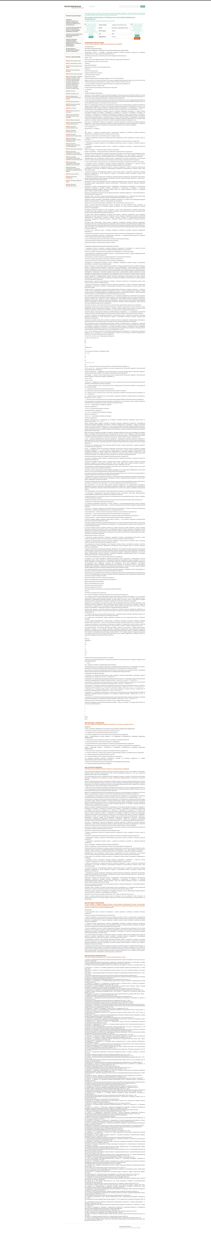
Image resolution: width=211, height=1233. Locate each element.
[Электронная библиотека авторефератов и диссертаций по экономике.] (74, 7)
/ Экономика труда (72, 93)
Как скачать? (92, 6)
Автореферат (91, 34)
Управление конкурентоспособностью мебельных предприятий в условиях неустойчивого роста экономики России (73, 22)
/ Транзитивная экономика (74, 149)
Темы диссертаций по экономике (93, 13)
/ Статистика (71, 108)
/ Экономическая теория (73, 63)
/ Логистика (70, 91)
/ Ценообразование (72, 101)
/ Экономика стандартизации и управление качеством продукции (73, 145)
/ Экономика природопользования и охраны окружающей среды (73, 140)
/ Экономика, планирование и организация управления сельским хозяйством (74, 153)
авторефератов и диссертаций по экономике (129, 1227)
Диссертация (137, 33)
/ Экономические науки (73, 60)
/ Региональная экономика (74, 74)
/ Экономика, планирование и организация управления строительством (73, 163)
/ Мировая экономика (73, 120)
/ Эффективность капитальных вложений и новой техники (73, 98)
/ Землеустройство (72, 174)
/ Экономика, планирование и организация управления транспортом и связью (74, 158)
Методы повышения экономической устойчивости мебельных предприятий (73, 50)
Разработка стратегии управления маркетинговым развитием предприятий (74, 35)
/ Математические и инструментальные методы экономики (72, 116)
